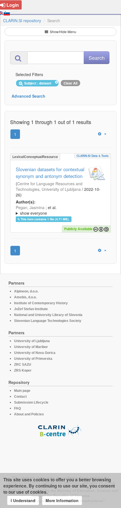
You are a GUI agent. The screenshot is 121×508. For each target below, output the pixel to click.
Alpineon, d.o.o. (26, 291)
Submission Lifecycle (31, 402)
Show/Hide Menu (62, 31)
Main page (22, 391)
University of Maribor (31, 347)
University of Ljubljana (32, 341)
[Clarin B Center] (60, 430)
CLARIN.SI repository (22, 20)
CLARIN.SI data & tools (93, 156)
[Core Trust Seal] (60, 453)
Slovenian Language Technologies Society (47, 321)
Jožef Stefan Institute (31, 309)
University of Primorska (33, 359)
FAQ (17, 408)
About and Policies (29, 414)
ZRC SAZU (22, 365)
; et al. (36, 210)
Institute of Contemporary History (41, 303)
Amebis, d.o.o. (25, 297)
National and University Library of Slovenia (48, 315)
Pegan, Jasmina (30, 207)
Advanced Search (28, 96)
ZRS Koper (23, 370)
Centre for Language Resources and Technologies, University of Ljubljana (49, 186)
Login (12, 5)
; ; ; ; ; (60, 210)
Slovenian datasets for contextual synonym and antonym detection (50, 172)
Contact (20, 397)
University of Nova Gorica (34, 353)
